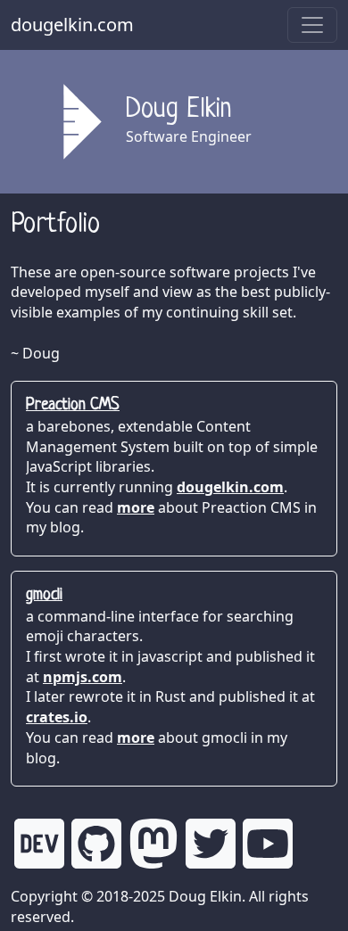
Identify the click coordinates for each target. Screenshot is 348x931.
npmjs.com (82, 677)
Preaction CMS (73, 405)
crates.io (56, 717)
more (135, 507)
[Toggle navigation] (312, 25)
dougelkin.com (72, 24)
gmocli (44, 595)
